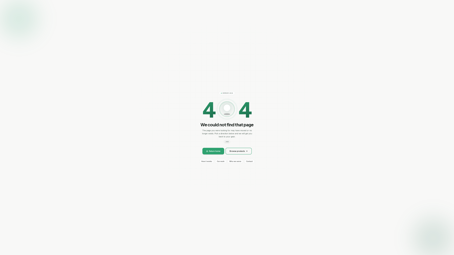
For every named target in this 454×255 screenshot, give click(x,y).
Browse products (237, 151)
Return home (214, 151)
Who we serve (235, 161)
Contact (249, 161)
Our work (220, 161)
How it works (206, 161)
